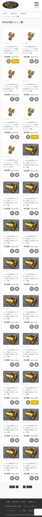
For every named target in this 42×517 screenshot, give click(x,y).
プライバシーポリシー (30, 506)
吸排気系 (23, 13)
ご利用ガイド (32, 502)
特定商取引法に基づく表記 (13, 506)
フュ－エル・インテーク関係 (11, 16)
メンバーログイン (10, 510)
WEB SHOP (14, 13)
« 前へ (12, 486)
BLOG (24, 502)
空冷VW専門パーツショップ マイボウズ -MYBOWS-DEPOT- (13, 5)
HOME (5, 13)
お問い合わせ (33, 510)
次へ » (29, 486)
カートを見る (22, 510)
